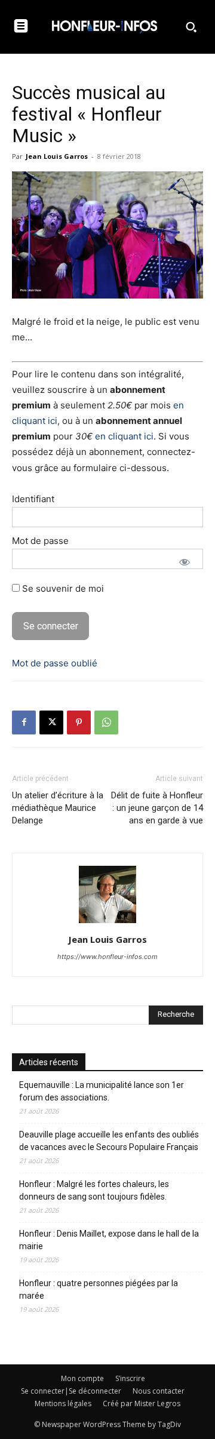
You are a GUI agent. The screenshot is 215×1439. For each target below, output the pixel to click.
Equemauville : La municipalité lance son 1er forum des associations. (101, 1091)
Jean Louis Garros (57, 156)
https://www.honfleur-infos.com (107, 956)
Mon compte (82, 1378)
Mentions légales (63, 1403)
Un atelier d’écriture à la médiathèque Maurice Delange (57, 808)
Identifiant (33, 499)
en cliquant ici (124, 436)
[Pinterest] (79, 722)
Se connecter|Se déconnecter (71, 1391)
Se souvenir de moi (62, 588)
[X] (51, 722)
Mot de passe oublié (54, 663)
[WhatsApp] (106, 722)
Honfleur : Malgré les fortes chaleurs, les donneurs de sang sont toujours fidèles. (94, 1190)
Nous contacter (159, 1391)
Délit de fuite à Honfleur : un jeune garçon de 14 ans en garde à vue (157, 808)
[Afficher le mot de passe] (184, 562)
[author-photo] (107, 923)
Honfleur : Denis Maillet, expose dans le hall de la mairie (109, 1240)
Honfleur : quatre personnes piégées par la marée (98, 1289)
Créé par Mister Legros (141, 1403)
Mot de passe (40, 540)
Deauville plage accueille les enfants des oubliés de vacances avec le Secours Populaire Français (109, 1141)
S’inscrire (130, 1378)
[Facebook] (24, 722)
